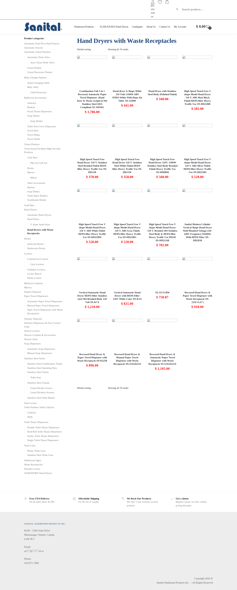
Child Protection (38, 92)
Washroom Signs (32, 460)
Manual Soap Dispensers (39, 353)
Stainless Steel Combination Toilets (44, 363)
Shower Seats (31, 339)
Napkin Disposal (32, 292)
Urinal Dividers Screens (42, 392)
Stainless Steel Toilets (38, 372)
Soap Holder (36, 121)
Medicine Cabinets (33, 283)
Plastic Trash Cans (36, 451)
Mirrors (31, 172)
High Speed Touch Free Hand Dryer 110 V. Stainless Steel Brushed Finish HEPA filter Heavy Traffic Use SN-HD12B (92, 166)
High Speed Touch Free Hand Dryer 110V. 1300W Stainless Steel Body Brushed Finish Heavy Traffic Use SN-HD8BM (162, 166)
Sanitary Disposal (33, 318)
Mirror (33, 177)
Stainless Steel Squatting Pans (42, 368)
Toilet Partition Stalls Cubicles (39, 407)
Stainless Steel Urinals (38, 383)
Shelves (31, 187)
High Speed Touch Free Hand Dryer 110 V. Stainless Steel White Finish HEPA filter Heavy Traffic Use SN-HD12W (127, 166)
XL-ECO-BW (162, 292)
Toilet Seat (35, 377)
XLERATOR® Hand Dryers (38, 473)
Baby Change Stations (35, 77)
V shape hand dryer (40, 224)
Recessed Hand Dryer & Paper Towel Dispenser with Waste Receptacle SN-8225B (92, 357)
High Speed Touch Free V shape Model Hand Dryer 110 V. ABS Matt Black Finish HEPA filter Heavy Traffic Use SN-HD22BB (197, 97)
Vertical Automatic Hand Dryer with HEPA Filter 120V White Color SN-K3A (127, 295)
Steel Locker (30, 403)
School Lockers (32, 331)
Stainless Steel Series (34, 358)
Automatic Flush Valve (38, 57)
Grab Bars (32, 157)
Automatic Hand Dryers (39, 215)
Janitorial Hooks (35, 244)
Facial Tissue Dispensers (39, 111)
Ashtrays (31, 103)
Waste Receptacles (33, 464)
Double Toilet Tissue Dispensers (43, 427)
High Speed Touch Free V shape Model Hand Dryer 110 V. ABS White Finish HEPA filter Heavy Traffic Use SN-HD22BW (92, 230)
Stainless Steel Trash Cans (40, 455)
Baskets (31, 107)
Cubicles (31, 412)
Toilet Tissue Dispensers (36, 422)
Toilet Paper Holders (37, 195)
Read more (197, 253)
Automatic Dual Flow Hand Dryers (41, 43)
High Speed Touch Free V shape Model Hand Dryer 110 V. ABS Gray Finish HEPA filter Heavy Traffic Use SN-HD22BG (127, 230)
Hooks (30, 168)
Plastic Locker (34, 278)
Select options (127, 376)
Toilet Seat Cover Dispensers (41, 126)
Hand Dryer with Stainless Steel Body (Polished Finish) (162, 93)
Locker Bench (34, 274)
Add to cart (92, 120)
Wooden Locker (32, 469)
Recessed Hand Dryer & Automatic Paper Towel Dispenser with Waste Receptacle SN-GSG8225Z (162, 359)
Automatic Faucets (33, 47)
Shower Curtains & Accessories (40, 335)
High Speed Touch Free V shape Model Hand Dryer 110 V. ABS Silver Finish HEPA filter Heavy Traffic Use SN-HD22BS (197, 166)
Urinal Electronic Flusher (39, 72)
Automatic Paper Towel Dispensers (44, 301)
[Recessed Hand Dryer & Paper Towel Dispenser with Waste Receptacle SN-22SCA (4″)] (197, 272)
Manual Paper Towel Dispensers (43, 305)
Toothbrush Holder (36, 200)
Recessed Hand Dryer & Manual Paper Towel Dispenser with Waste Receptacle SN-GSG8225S (127, 359)
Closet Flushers (32, 144)
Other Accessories (36, 183)
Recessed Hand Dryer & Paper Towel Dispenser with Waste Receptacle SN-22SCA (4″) (197, 297)
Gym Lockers (37, 264)
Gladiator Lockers (36, 269)
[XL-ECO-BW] (162, 272)
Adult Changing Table (38, 83)
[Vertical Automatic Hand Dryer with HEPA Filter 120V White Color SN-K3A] (127, 272)
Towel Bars (33, 130)
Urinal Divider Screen (41, 388)
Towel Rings (33, 135)
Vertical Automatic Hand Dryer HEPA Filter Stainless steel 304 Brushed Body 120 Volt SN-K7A (92, 297)
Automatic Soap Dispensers (41, 349)
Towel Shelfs (33, 139)
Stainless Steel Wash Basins (41, 398)
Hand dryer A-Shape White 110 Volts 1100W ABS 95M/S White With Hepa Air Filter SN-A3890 (127, 96)
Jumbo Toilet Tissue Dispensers (43, 436)
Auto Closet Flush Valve (42, 62)
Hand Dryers (30, 209)
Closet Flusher (34, 68)
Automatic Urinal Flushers (37, 52)
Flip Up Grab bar (38, 163)
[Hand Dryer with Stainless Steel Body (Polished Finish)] (162, 71)
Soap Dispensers (32, 343)
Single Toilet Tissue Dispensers (42, 440)
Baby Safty (32, 87)
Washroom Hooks (36, 248)
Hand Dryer (33, 219)
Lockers (28, 253)
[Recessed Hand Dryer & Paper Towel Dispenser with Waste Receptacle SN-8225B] (92, 334)
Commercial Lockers (37, 259)
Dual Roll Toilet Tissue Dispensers (44, 431)
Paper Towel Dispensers (36, 296)
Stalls (30, 417)
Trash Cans (29, 445)
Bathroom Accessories (35, 97)
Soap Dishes (33, 115)
